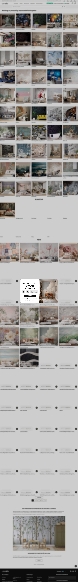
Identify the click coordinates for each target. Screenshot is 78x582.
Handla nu (29, 295)
